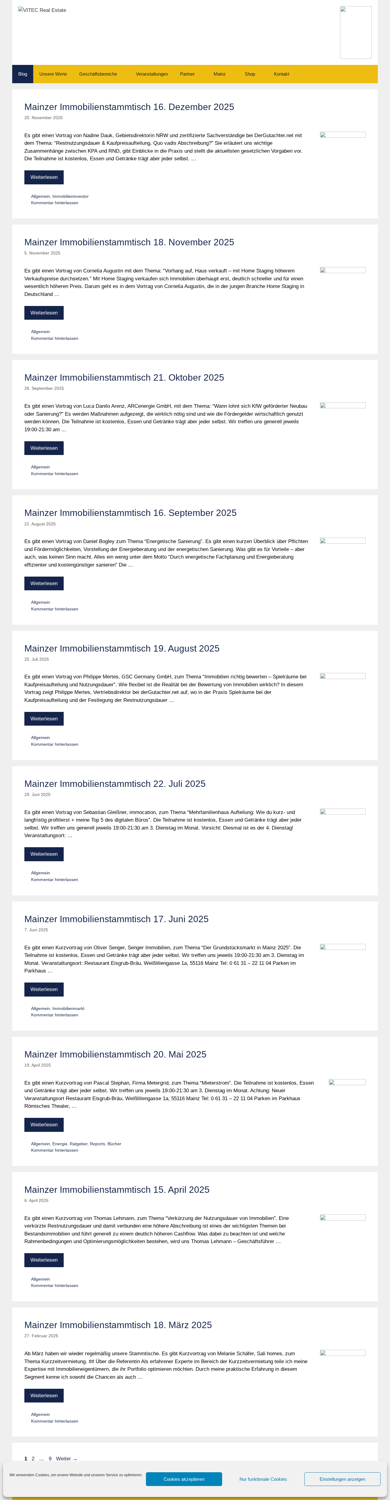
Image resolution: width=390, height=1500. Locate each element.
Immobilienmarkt (68, 1008)
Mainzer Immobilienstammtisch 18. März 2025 (118, 1325)
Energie (59, 1143)
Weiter (67, 1459)
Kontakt (281, 73)
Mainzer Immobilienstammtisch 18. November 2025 (129, 242)
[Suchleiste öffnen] (353, 74)
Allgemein (40, 196)
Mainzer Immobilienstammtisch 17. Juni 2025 (116, 919)
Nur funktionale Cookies (263, 1479)
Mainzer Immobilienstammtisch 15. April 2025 (117, 1190)
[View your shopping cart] (370, 74)
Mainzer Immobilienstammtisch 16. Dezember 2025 (129, 107)
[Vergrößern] (364, 14)
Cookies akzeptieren (184, 1479)
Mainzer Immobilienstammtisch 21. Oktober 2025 (124, 377)
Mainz (220, 73)
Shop (250, 73)
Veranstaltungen (152, 73)
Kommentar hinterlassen (54, 202)
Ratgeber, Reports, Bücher (95, 1143)
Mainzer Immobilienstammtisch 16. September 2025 (130, 513)
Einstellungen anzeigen (342, 1479)
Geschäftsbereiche (98, 73)
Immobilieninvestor (70, 196)
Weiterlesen (44, 177)
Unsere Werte (53, 73)
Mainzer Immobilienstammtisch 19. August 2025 (122, 648)
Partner (187, 73)
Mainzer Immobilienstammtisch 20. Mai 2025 (115, 1054)
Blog (22, 73)
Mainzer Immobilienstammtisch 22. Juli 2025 (115, 784)
